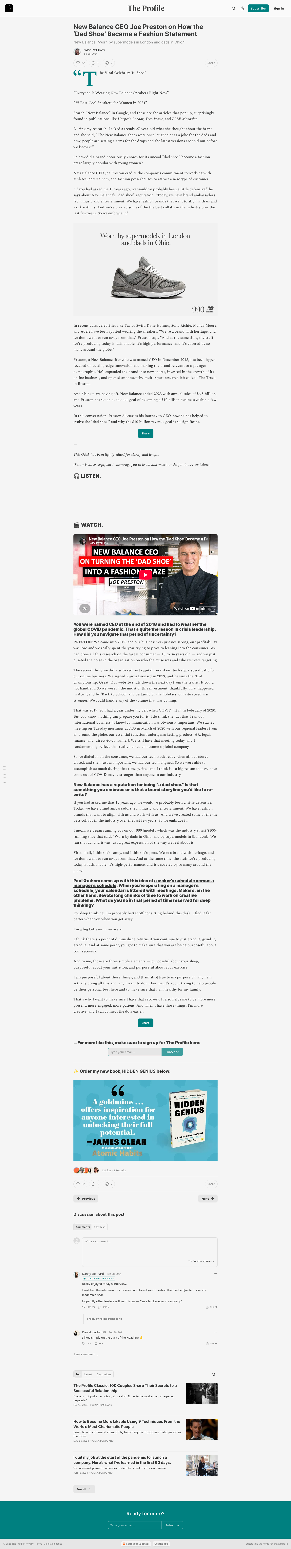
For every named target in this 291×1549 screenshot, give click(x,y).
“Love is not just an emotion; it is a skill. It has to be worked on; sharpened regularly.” (124, 1398)
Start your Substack (137, 1543)
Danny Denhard (93, 1274)
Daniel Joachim (92, 1332)
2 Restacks (120, 1170)
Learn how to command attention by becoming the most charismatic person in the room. (127, 1434)
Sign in (279, 8)
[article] (145, 1397)
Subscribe (258, 8)
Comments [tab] (83, 1227)
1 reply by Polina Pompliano (104, 1319)
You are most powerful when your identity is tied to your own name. (119, 1468)
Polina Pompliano (94, 49)
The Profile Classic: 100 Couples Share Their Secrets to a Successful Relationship (125, 1388)
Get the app (161, 1543)
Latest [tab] (88, 1374)
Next (205, 1198)
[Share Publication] (242, 8)
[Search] (234, 8)
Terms (38, 1543)
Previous (88, 1198)
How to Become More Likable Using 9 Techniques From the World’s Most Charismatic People (126, 1424)
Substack (251, 1543)
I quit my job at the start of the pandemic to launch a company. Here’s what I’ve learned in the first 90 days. (122, 1460)
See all (81, 1489)
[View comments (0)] (111, 1410)
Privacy (29, 1543)
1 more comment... (85, 1354)
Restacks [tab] (99, 1227)
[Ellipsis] (215, 1273)
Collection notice (53, 1543)
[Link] (68, 476)
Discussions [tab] (103, 1374)
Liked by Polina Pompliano (100, 1278)
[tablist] (90, 1227)
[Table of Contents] (4, 774)
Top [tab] (78, 1374)
